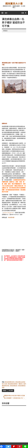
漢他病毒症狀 (13, 385)
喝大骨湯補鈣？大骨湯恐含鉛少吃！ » (14, 398)
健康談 (4, 390)
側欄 (22, 13)
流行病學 (11, 390)
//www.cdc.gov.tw (8, 212)
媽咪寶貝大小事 (14, 3)
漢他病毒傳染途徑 (10, 382)
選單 (6, 13)
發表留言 (5, 30)
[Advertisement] (14, 46)
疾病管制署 (11, 217)
